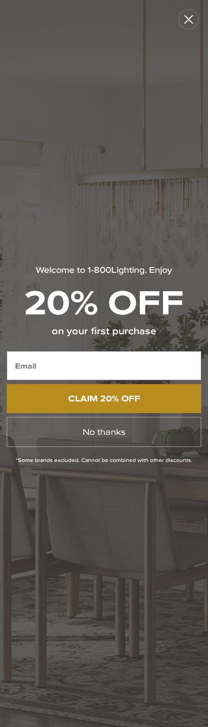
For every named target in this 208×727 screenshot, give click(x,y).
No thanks (104, 431)
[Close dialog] (188, 19)
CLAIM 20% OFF (104, 398)
